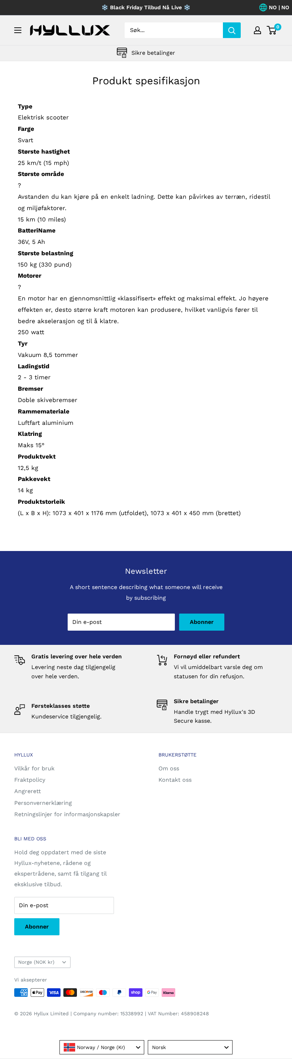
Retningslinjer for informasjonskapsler (67, 814)
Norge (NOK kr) (36, 962)
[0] (271, 30)
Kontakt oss (175, 779)
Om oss (168, 768)
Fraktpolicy (29, 779)
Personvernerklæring (43, 802)
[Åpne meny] (17, 30)
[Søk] (232, 30)
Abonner (202, 622)
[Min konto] (257, 30)
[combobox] (101, 1047)
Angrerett (27, 791)
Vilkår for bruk (34, 768)
